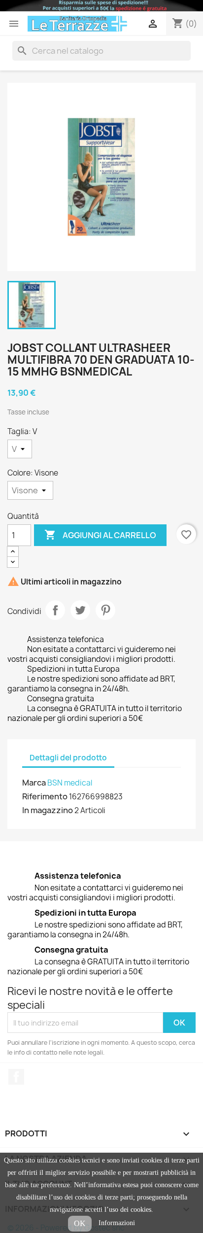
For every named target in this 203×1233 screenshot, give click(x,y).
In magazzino (47, 810)
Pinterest (105, 610)
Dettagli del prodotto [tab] (68, 758)
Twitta (80, 610)
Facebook (16, 1077)
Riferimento (45, 796)
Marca (34, 783)
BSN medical (69, 783)
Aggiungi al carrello (100, 535)
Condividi (55, 610)
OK (80, 1223)
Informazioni (117, 1223)
